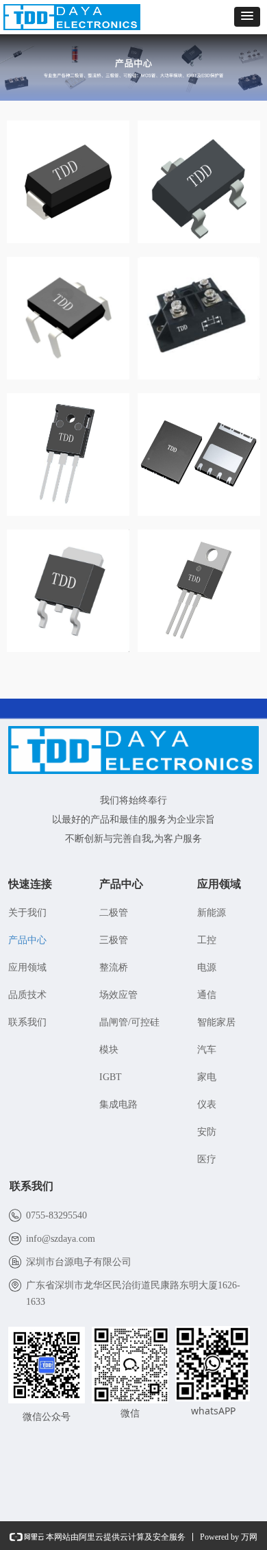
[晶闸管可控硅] (68, 454)
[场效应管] (68, 590)
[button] (247, 17)
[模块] (199, 318)
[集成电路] (199, 454)
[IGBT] (199, 590)
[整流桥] (68, 318)
